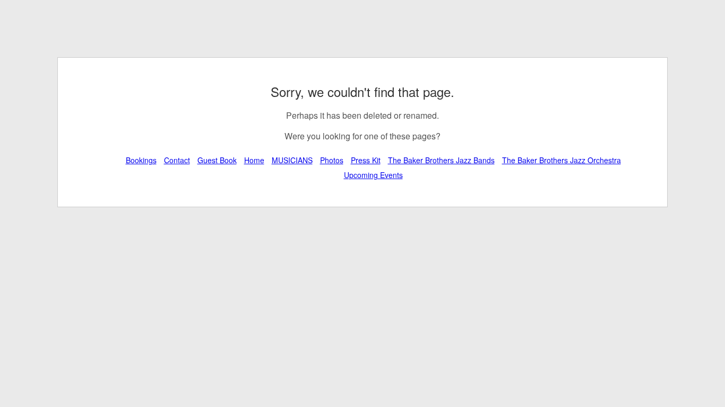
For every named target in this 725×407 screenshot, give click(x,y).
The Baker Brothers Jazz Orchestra (561, 160)
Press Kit (366, 160)
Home (254, 160)
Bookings (141, 160)
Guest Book (217, 160)
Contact (177, 160)
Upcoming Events (373, 175)
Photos (331, 160)
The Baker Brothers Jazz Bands (441, 160)
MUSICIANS (292, 160)
